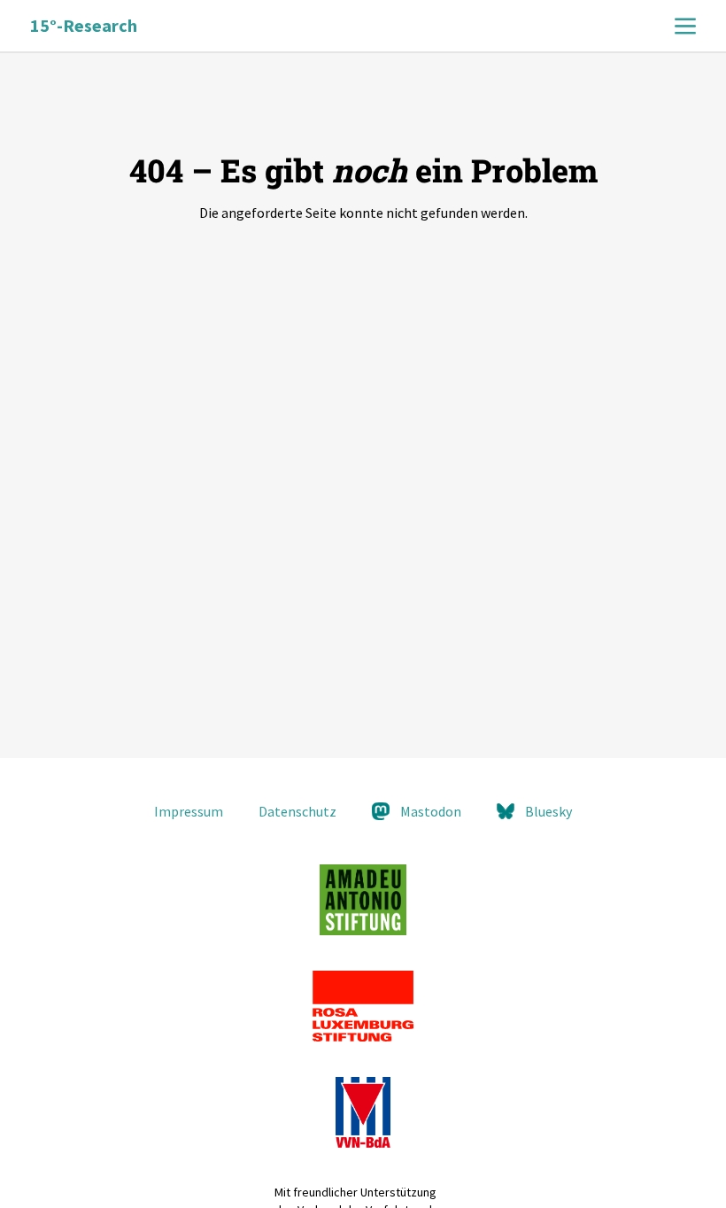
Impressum (188, 811)
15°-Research (83, 25)
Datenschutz (297, 811)
